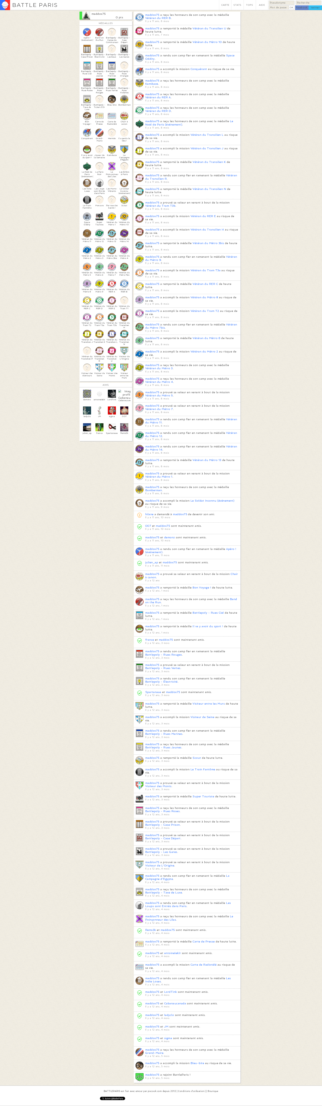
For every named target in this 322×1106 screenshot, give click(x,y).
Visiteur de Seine (202, 717)
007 (148, 525)
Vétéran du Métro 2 (204, 351)
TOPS (249, 5)
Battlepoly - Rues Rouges (163, 654)
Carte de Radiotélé (204, 964)
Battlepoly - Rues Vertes (162, 668)
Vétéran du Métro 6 (206, 338)
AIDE (262, 5)
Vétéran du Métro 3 (159, 368)
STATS (237, 5)
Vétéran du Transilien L (207, 134)
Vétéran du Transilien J (207, 148)
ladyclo (169, 1015)
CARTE (225, 5)
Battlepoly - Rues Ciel (208, 612)
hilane (149, 514)
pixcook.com (155, 1091)
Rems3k (150, 930)
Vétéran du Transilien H (207, 229)
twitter (315, 7)
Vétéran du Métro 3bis (208, 243)
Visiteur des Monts (158, 786)
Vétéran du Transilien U (209, 28)
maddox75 (99, 13)
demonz (169, 537)
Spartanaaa (153, 692)
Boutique (213, 1091)
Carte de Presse (204, 941)
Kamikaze (151, 83)
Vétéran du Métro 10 (207, 42)
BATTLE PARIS (35, 5)
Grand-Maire (154, 1052)
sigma (168, 1038)
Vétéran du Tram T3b (160, 205)
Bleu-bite (197, 1063)
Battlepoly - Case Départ (163, 838)
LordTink (170, 991)
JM (166, 1026)
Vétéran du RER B (158, 18)
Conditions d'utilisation (191, 1091)
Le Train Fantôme (203, 769)
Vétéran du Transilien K (209, 162)
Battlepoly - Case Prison (162, 824)
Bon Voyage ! (202, 587)
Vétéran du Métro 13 (207, 460)
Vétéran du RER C (205, 284)
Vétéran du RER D (158, 111)
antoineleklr (172, 953)
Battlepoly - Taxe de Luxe (163, 892)
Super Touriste (203, 796)
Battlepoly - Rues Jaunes (163, 747)
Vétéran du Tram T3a (206, 270)
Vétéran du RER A (158, 97)
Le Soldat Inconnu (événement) (212, 500)
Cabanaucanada (175, 1003)
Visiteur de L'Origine (159, 865)
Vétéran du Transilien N (209, 189)
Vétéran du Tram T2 (205, 311)
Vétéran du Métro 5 (159, 395)
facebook (302, 7)
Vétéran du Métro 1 (158, 476)
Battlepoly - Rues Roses (162, 811)
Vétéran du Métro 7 (159, 409)
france (149, 639)
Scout (197, 757)
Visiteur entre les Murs (209, 703)
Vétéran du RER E (203, 216)
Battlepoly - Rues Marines (163, 733)
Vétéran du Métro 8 (204, 297)
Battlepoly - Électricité (161, 681)
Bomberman (153, 490)
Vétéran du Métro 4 (159, 381)
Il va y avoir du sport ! (208, 626)
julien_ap (151, 562)
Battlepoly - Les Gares (161, 852)
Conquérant (199, 69)
